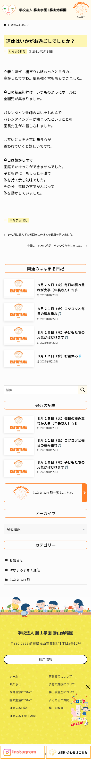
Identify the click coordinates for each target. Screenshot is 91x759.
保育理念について (21, 692)
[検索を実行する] (82, 389)
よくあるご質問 (59, 700)
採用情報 (45, 659)
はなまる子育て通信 (24, 569)
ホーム (13, 676)
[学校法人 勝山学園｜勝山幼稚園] (9, 10)
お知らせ (16, 560)
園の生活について (21, 700)
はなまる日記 (17, 51)
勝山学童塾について (62, 692)
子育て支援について (62, 684)
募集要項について (60, 676)
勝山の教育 (56, 708)
